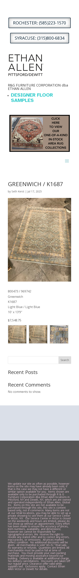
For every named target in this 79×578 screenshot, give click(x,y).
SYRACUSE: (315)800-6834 (39, 38)
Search (65, 360)
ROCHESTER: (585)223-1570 (39, 23)
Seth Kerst (18, 191)
